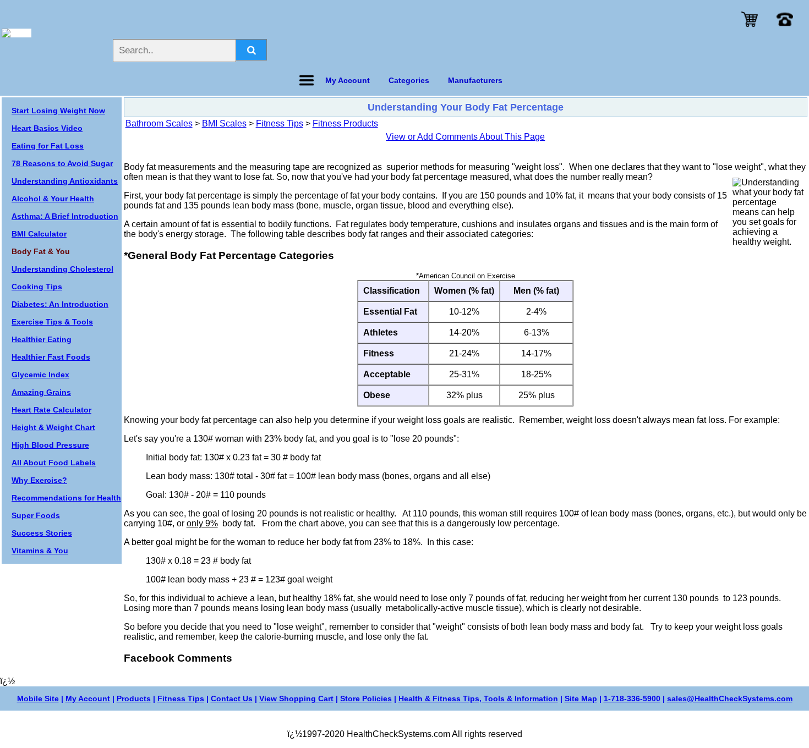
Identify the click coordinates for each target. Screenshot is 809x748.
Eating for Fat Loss (48, 145)
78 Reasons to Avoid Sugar (62, 163)
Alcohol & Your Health (53, 198)
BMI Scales (224, 123)
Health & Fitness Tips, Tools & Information (478, 698)
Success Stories (42, 533)
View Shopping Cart (296, 698)
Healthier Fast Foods (51, 357)
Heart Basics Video (47, 128)
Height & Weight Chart (53, 427)
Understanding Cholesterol (62, 269)
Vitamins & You (40, 550)
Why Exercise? (39, 480)
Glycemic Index (40, 374)
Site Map (581, 698)
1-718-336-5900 (632, 698)
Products (134, 698)
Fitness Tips (279, 123)
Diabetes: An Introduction (60, 304)
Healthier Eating (42, 339)
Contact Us (232, 698)
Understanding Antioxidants (65, 181)
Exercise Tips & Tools (52, 321)
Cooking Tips (37, 286)
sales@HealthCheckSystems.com (729, 698)
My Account (87, 698)
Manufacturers (475, 80)
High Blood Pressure (50, 445)
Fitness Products (345, 123)
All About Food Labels (54, 462)
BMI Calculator (39, 233)
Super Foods (36, 515)
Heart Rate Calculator (51, 409)
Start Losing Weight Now (58, 110)
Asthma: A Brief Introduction (65, 216)
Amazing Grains (41, 392)
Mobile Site (38, 698)
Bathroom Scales (159, 123)
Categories (409, 80)
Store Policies (366, 698)
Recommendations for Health (66, 497)
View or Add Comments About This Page (465, 136)
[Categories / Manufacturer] (306, 80)
